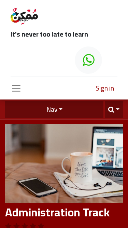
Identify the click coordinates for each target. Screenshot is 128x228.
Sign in (105, 88)
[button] (114, 109)
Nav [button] (51, 109)
